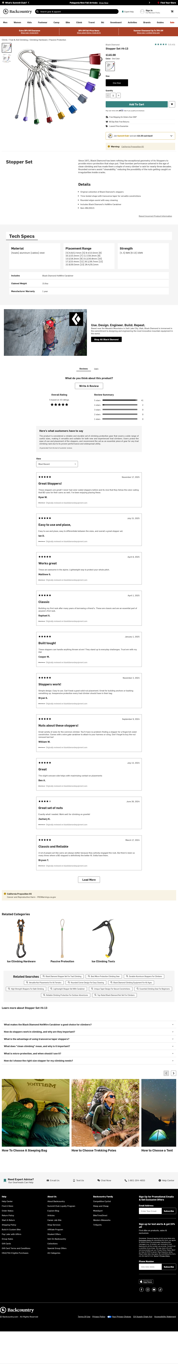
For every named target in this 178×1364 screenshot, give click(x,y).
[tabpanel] (89, 269)
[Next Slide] (149, 2)
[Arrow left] (166, 1073)
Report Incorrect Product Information (155, 216)
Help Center (7, 1201)
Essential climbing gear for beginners (155, 989)
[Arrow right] (173, 1073)
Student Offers (54, 1234)
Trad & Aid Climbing (18, 39)
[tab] (22, 236)
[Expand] (171, 135)
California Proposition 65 (132, 146)
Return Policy (8, 1215)
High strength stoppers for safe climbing (27, 989)
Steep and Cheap (101, 1206)
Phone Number (146, 1261)
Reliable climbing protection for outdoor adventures (67, 995)
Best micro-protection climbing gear (105, 976)
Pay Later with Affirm (11, 1234)
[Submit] (37, 11)
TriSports (97, 1224)
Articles (51, 1215)
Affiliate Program (55, 1229)
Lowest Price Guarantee (118, 126)
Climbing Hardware (38, 39)
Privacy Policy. (165, 1256)
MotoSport (98, 1210)
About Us (52, 1196)
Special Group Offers (56, 1248)
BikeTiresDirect (100, 1215)
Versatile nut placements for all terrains (45, 982)
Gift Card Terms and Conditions (16, 1248)
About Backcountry (56, 1201)
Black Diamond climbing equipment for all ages (132, 982)
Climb (4, 39)
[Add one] (118, 95)
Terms (156, 1256)
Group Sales (7, 1238)
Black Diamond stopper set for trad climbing (63, 976)
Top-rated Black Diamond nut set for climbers (116, 995)
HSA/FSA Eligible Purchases (15, 1252)
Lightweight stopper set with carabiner (69, 989)
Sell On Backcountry (56, 1238)
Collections (52, 1243)
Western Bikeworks (102, 1220)
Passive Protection (57, 39)
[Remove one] (108, 95)
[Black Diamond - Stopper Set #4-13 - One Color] (6, 48)
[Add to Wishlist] (172, 104)
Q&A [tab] (96, 368)
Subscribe (169, 1211)
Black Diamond (112, 44)
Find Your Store (168, 2)
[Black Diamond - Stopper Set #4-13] (6, 58)
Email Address (146, 1205)
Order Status (7, 1210)
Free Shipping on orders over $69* (123, 117)
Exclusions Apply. (145, 1240)
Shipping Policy (9, 1224)
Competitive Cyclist (102, 1201)
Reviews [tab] (83, 368)
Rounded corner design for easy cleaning (87, 982)
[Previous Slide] (28, 2)
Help (4, 1196)
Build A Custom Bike (11, 1229)
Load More (89, 879)
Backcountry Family (103, 1196)
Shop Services (53, 1224)
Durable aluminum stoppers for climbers (145, 976)
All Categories (53, 1252)
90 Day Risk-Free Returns (119, 122)
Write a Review (89, 386)
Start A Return (8, 1220)
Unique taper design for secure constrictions (112, 989)
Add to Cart (136, 104)
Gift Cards (6, 1243)
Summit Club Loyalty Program (61, 1206)
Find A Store (7, 1206)
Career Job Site (54, 1220)
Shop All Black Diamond (106, 339)
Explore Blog (53, 1210)
